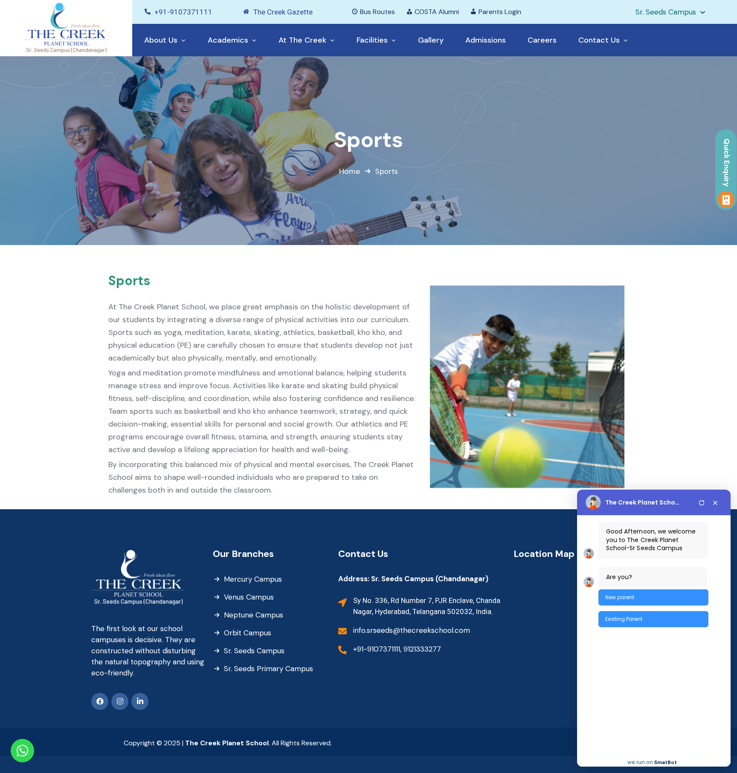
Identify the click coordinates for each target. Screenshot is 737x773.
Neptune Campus (253, 615)
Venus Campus (249, 597)
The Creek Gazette (283, 12)
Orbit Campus (247, 632)
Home (349, 171)
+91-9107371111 (183, 12)
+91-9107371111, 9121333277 (397, 649)
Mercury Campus (253, 579)
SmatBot (665, 762)
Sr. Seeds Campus (254, 650)
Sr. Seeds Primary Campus (268, 668)
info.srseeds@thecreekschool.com (411, 630)
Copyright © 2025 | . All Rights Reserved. (228, 742)
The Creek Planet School (642, 502)
